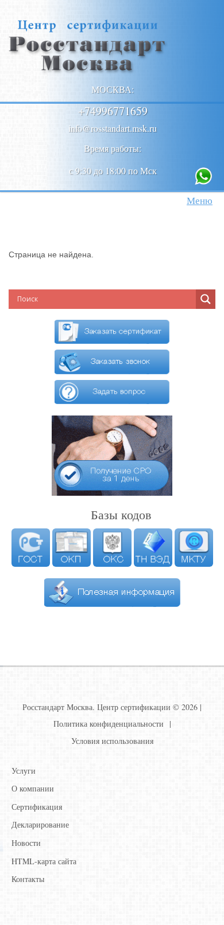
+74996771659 (113, 111)
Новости (26, 842)
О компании (32, 788)
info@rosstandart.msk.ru (112, 128)
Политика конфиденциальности (108, 723)
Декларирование (40, 824)
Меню (200, 200)
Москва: (112, 89)
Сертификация (36, 806)
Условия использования (112, 740)
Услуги (23, 770)
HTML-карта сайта (43, 861)
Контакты (27, 878)
